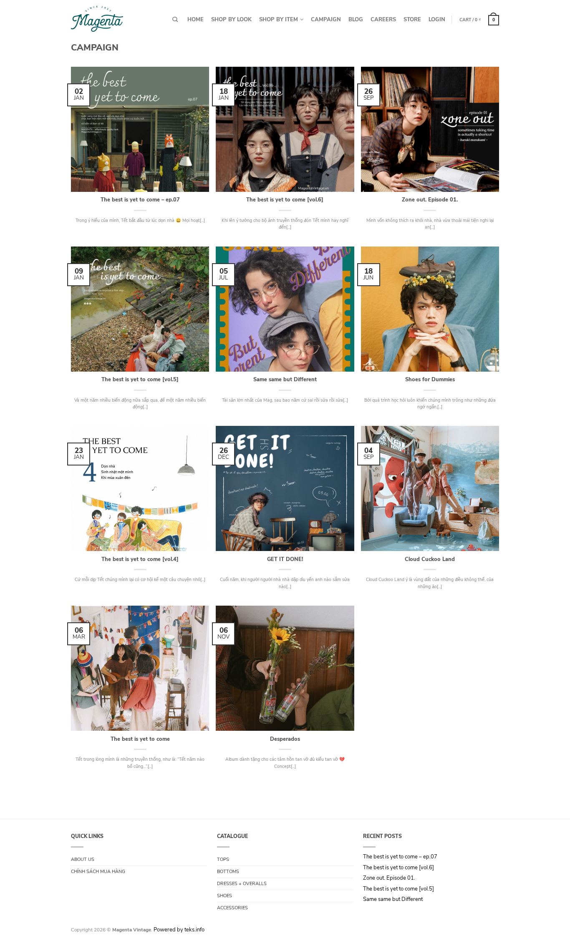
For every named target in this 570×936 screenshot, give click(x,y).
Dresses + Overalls (242, 884)
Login (437, 19)
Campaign (326, 19)
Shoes (224, 896)
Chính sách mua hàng (98, 871)
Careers (383, 19)
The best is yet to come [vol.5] (398, 889)
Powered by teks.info (179, 929)
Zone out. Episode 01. (389, 878)
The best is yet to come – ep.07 (400, 857)
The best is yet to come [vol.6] (398, 868)
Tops (223, 859)
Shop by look (231, 19)
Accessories (232, 908)
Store (412, 19)
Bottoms (228, 871)
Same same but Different (393, 899)
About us (82, 859)
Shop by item (278, 19)
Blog (355, 19)
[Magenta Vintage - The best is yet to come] (97, 17)
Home (195, 19)
